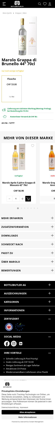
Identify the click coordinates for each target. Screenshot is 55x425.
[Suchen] (40, 4)
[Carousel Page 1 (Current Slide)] (18, 208)
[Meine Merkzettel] (44, 4)
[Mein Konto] (49, 4)
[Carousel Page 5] (31, 208)
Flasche (11, 78)
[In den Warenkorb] (28, 198)
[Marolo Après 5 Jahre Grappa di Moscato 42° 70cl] (19, 157)
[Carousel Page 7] (37, 208)
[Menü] (4, 4)
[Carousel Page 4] (27, 208)
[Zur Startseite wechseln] (17, 4)
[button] (27, 218)
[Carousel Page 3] (24, 208)
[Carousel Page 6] (34, 208)
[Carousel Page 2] (21, 208)
